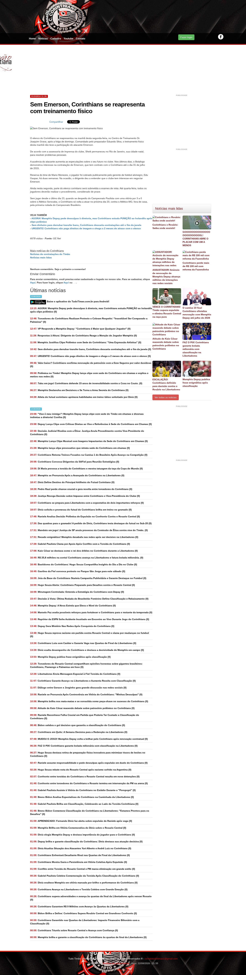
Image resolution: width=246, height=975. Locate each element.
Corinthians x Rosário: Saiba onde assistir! (165, 226)
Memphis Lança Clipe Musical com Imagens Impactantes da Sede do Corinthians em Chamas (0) (89, 441)
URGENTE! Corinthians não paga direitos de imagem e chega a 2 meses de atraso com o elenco (86, 228)
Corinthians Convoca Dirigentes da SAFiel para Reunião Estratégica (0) (74, 461)
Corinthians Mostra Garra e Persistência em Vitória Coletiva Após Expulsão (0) (78, 862)
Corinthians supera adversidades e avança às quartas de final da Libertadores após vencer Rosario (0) (91, 898)
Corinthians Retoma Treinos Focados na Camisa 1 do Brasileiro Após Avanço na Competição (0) (88, 454)
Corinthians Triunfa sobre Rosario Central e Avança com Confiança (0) (74, 930)
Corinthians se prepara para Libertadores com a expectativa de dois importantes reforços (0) (87, 502)
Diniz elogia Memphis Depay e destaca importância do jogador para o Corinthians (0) (82, 834)
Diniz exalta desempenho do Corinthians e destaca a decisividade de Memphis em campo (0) (87, 650)
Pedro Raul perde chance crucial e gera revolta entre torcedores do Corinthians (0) (81, 489)
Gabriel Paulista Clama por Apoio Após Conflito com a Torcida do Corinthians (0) (80, 544)
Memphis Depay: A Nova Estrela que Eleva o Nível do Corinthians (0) (73, 605)
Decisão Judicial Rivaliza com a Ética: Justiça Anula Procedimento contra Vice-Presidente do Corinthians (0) (87, 433)
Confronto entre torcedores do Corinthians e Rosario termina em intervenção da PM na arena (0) (89, 783)
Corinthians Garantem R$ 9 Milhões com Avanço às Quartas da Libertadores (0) (79, 906)
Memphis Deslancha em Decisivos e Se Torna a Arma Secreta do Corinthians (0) (79, 390)
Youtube (68, 38)
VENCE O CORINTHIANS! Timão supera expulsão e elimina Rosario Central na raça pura (166, 311)
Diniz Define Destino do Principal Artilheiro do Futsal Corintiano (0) (72, 482)
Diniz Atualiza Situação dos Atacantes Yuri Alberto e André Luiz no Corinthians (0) (80, 848)
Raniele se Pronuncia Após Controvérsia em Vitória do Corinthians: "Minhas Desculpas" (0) (86, 694)
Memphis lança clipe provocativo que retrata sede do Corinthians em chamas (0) (80, 448)
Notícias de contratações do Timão (50, 254)
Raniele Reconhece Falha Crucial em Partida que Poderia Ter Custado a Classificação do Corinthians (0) (84, 717)
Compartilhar (56, 121)
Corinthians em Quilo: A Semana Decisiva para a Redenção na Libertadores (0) (78, 732)
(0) (91, 310)
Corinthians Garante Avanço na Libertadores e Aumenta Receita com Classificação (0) (83, 680)
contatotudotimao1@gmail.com (161, 958)
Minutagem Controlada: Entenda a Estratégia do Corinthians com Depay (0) (77, 592)
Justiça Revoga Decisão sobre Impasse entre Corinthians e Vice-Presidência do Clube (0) (85, 496)
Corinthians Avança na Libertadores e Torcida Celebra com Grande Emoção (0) (79, 889)
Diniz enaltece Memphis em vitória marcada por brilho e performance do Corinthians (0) (84, 882)
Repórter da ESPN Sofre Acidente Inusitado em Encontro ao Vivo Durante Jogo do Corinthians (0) (89, 619)
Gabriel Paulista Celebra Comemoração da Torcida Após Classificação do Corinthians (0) (84, 875)
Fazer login (186, 37)
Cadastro (55, 38)
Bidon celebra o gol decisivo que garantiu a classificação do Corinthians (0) (77, 725)
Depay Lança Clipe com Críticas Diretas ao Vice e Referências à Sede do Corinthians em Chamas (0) (91, 424)
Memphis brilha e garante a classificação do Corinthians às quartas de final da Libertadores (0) (88, 937)
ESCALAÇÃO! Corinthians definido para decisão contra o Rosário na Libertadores (166, 384)
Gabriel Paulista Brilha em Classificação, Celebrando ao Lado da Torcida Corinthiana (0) (84, 804)
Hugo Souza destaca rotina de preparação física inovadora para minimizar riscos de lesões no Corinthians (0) (87, 754)
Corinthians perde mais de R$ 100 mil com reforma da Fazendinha (196, 266)
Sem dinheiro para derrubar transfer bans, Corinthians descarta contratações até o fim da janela (86, 225)
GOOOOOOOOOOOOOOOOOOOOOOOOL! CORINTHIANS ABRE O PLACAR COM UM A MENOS (196, 239)
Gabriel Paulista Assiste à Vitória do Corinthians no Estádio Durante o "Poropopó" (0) (83, 790)
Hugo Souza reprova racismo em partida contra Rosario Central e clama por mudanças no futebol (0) (89, 635)
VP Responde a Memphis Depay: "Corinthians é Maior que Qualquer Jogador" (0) (80, 328)
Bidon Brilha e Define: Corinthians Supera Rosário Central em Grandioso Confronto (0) (83, 913)
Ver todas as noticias (166, 397)
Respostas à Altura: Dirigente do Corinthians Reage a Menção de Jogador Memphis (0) (83, 335)
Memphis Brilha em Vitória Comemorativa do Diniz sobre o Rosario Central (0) (78, 827)
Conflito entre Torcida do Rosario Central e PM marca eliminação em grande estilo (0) (82, 869)
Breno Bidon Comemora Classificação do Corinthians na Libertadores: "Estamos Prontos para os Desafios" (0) (89, 812)
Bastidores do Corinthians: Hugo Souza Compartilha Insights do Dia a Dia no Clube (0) (83, 564)
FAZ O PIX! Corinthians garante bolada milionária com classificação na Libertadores (196, 349)
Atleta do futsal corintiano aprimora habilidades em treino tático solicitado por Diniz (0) (84, 397)
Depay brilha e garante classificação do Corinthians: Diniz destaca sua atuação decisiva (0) (86, 841)
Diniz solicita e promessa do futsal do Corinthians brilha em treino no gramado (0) (81, 509)
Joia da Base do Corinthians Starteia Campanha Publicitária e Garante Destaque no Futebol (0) (88, 578)
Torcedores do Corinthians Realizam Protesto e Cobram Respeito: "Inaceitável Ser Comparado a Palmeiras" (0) (88, 320)
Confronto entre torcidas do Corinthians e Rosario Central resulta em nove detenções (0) (85, 776)
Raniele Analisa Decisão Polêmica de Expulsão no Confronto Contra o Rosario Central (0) (85, 516)
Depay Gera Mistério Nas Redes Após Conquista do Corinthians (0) (72, 626)
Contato (80, 38)
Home (32, 38)
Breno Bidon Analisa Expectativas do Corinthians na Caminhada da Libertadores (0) (82, 797)
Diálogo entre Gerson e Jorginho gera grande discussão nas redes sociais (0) (78, 687)
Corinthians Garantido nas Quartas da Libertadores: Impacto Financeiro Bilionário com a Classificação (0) (84, 922)
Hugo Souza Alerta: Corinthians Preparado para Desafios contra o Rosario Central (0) (82, 585)
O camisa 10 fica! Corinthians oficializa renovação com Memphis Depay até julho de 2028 (197, 312)
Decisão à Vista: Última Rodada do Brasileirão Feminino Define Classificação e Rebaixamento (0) (89, 598)
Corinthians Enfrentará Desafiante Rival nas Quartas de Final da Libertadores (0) (80, 855)
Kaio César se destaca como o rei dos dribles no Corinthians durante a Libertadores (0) (84, 550)
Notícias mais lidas (41, 257)
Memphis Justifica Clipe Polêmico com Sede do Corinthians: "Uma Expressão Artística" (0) (85, 342)
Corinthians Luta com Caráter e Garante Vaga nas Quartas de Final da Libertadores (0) (83, 643)
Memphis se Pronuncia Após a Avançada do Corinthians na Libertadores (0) (77, 475)
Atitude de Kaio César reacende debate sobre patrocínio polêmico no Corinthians (165, 343)
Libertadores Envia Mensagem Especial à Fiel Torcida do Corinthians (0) (75, 674)
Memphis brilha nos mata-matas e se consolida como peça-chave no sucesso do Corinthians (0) (89, 701)
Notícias (43, 38)
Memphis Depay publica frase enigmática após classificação (196, 382)
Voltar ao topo (124, 970)
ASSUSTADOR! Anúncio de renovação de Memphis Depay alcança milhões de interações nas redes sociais (166, 277)
